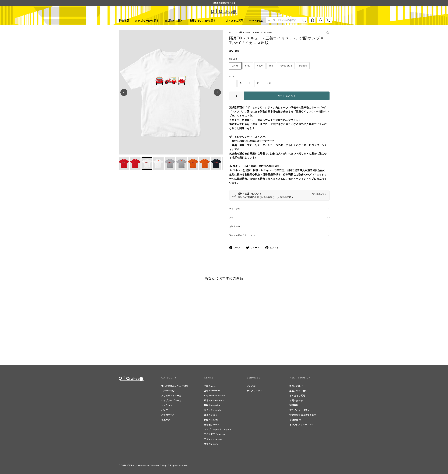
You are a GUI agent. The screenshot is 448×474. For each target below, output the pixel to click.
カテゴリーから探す (147, 20)
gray (247, 65)
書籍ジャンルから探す (202, 20)
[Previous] (123, 92)
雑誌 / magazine (212, 405)
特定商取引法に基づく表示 (302, 414)
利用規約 (293, 405)
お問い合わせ (296, 400)
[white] (120, 353)
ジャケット (167, 405)
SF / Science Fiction (214, 395)
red (271, 65)
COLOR (233, 59)
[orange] (142, 353)
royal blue (286, 65)
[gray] (124, 353)
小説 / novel (210, 386)
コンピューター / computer (218, 429)
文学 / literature (212, 390)
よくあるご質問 (234, 20)
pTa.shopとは (256, 20)
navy (260, 65)
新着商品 (124, 20)
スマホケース (168, 414)
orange (303, 65)
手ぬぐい (165, 419)
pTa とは (251, 386)
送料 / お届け (296, 386)
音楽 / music (210, 414)
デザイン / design (213, 439)
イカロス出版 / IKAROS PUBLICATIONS (251, 32)
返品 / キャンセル (298, 390)
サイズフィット (254, 390)
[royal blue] (137, 353)
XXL (269, 83)
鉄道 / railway (211, 419)
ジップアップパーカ (171, 400)
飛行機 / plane (211, 424)
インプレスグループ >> (301, 424)
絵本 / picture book (214, 400)
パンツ (164, 410)
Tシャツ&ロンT (169, 390)
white (235, 65)
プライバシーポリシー (300, 410)
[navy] (129, 353)
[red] (133, 353)
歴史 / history (211, 444)
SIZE (231, 76)
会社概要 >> (295, 419)
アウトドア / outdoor (215, 434)
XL (258, 83)
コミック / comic (212, 410)
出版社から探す (174, 20)
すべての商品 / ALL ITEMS (174, 386)
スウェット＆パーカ (171, 395)
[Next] (217, 92)
